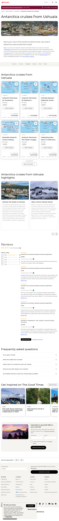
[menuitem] (5, 2)
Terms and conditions (49, 431)
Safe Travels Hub (5, 484)
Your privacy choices (22, 492)
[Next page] (56, 234)
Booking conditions (5, 492)
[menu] (56, 2)
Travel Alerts (4, 487)
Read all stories (53, 384)
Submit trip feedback (6, 481)
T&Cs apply (33, 468)
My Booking (4, 479)
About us (18, 479)
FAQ (31, 484)
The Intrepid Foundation (50, 481)
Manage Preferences (32, 509)
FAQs (40, 64)
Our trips (21, 64)
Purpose (47, 477)
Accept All (30, 505)
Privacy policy (19, 489)
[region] (19, 511)
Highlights (27, 64)
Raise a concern (33, 492)
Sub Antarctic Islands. (28, 56)
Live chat (32, 481)
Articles (45, 64)
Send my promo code (38, 447)
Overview (14, 64)
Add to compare (9, 108)
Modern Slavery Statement (51, 492)
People (46, 484)
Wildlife (46, 489)
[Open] (20, 248)
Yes (16, 460)
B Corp (46, 479)
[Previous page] (53, 234)
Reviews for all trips (37, 339)
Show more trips (28, 164)
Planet (46, 487)
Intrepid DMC (19, 484)
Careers (17, 487)
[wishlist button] (16, 84)
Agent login (4, 494)
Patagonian (8, 49)
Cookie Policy (9, 516)
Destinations (9, 11)
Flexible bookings (5, 489)
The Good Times (19, 481)
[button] (16, 84)
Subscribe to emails (44, 472)
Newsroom (32, 489)
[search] (47, 2)
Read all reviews (26, 339)
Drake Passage (44, 54)
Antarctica (17, 11)
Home (2, 11)
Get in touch (33, 479)
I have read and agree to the (42, 442)
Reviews (34, 64)
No (21, 460)
